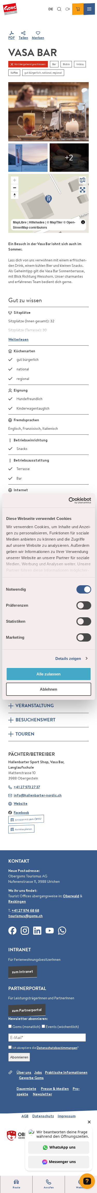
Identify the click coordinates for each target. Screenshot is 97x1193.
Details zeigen (68, 658)
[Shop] (78, 9)
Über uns (24, 1072)
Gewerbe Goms (31, 1077)
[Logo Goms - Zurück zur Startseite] (10, 9)
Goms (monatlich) (26, 1026)
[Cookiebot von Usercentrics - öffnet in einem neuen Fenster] (69, 500)
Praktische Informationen (66, 1072)
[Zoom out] (14, 187)
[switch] (83, 605)
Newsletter (42, 1094)
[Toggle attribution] (83, 222)
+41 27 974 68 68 (25, 910)
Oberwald (71, 896)
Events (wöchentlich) (62, 1026)
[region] (48, 203)
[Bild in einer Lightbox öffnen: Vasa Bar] (48, 111)
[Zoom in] (14, 180)
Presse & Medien (55, 1088)
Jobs (38, 1072)
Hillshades (36, 222)
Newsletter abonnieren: (28, 1018)
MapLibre (20, 222)
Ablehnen (48, 689)
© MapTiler (55, 222)
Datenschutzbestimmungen (57, 1048)
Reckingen (17, 901)
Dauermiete (26, 1088)
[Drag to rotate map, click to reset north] (14, 195)
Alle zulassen (48, 674)
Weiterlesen (18, 339)
